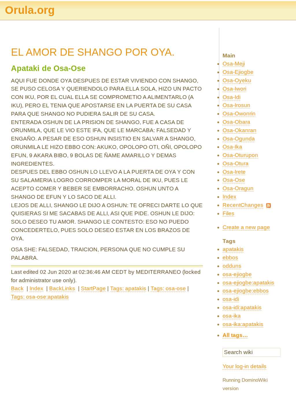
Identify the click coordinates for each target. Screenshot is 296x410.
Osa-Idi (231, 97)
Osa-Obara (236, 122)
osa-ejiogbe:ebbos (246, 291)
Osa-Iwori (234, 89)
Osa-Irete (234, 172)
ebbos (230, 257)
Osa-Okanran (239, 130)
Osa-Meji (234, 64)
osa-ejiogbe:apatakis (248, 283)
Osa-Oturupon (240, 155)
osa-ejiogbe (237, 274)
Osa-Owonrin (239, 114)
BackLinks (62, 288)
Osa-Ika (232, 147)
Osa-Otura (236, 163)
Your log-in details (245, 366)
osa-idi (231, 299)
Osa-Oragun (238, 188)
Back (17, 288)
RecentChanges (243, 205)
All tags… (235, 335)
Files (228, 213)
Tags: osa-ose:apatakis (40, 297)
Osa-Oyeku (237, 80)
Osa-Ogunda (239, 139)
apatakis (233, 249)
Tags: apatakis (128, 288)
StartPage (93, 288)
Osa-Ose (234, 180)
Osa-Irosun (236, 105)
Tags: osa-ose (168, 288)
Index (36, 288)
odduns (232, 266)
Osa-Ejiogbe (238, 72)
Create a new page (246, 227)
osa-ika (232, 316)
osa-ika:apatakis (243, 324)
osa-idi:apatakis (242, 307)
